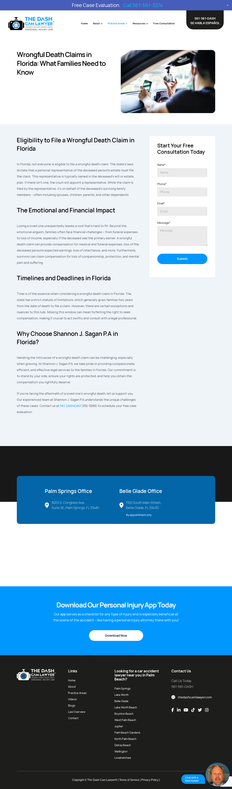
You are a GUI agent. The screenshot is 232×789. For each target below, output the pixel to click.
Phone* (162, 184)
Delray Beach (122, 745)
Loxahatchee (122, 757)
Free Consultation (164, 23)
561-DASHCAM (70, 406)
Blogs (71, 705)
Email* (161, 203)
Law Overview (76, 712)
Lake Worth (121, 694)
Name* (161, 165)
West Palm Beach (125, 720)
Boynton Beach (123, 713)
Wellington (121, 751)
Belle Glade (121, 701)
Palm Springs (122, 688)
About (96, 23)
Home (84, 23)
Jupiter (118, 726)
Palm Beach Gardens (127, 732)
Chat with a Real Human (192, 779)
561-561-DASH (182, 686)
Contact (73, 718)
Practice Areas (116, 23)
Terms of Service (129, 779)
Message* (163, 223)
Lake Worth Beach (125, 707)
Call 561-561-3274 (143, 5)
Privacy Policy (149, 779)
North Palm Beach (125, 739)
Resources (139, 23)
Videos (72, 699)
